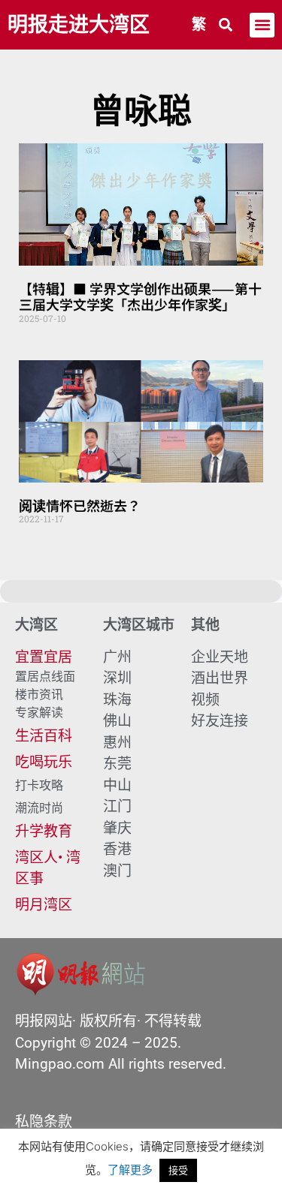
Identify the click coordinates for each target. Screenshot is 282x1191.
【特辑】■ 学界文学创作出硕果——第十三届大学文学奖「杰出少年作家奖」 (140, 296)
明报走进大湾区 (79, 25)
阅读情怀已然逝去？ (80, 505)
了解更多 (130, 1169)
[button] (226, 25)
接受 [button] (178, 1170)
